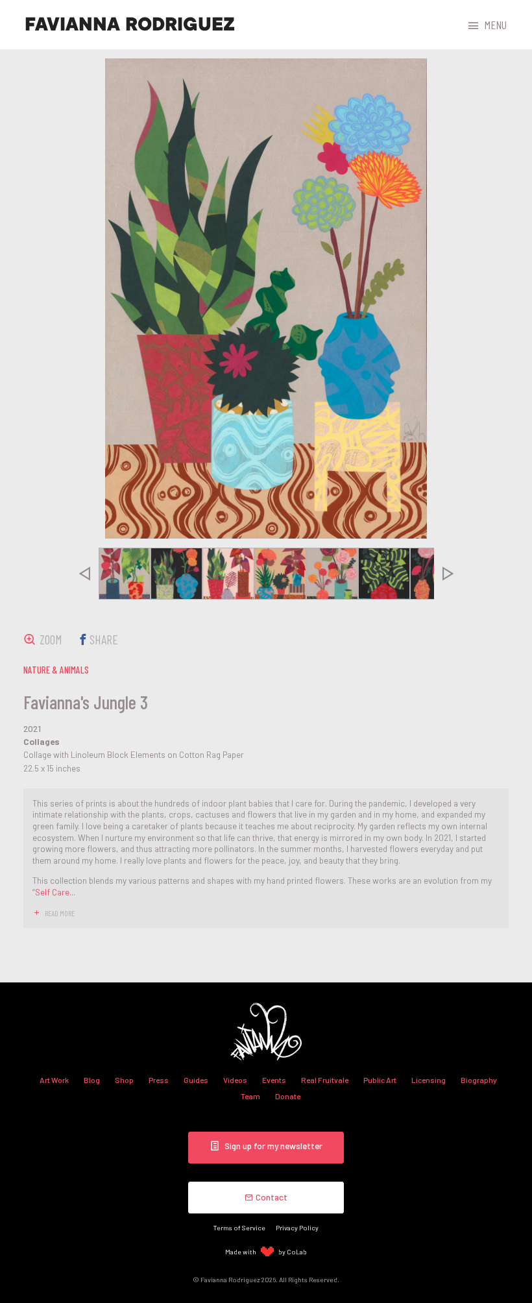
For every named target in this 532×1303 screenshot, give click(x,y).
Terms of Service (239, 1227)
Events (274, 1079)
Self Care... (55, 891)
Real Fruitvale (324, 1079)
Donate (287, 1096)
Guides (196, 1079)
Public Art (379, 1079)
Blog (92, 1079)
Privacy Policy (297, 1227)
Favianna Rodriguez (130, 24)
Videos (235, 1079)
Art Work (54, 1079)
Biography (479, 1079)
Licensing (428, 1079)
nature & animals (56, 670)
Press (159, 1079)
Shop (124, 1079)
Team (250, 1096)
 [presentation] (84, 573)
